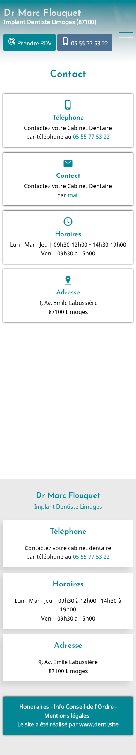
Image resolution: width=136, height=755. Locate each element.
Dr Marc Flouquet (42, 13)
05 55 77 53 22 (84, 42)
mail (73, 195)
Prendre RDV (30, 42)
